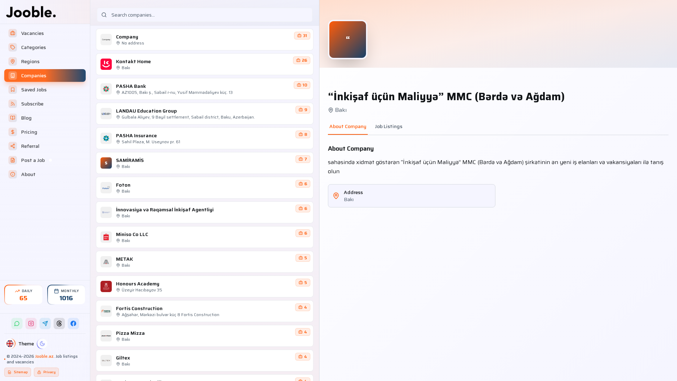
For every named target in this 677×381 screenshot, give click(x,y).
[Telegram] (45, 323)
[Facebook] (73, 323)
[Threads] (59, 323)
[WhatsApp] (17, 323)
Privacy (49, 372)
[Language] (10, 343)
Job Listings (388, 126)
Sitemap (21, 372)
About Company (347, 126)
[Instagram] (31, 323)
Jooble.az (44, 356)
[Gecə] (42, 343)
